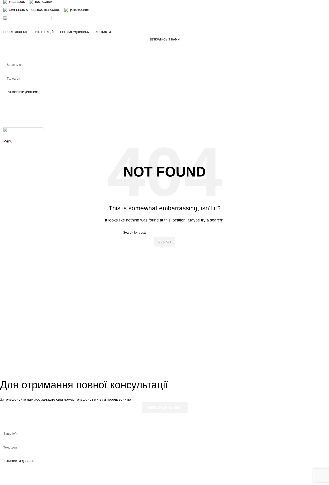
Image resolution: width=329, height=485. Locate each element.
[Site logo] (27, 22)
